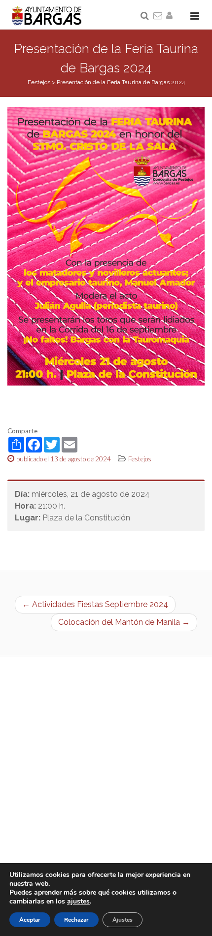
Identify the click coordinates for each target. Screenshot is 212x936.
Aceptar (29, 920)
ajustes (78, 901)
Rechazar (76, 920)
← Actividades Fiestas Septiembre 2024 (95, 604)
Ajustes (122, 920)
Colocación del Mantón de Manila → (124, 622)
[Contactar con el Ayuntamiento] (158, 16)
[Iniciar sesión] (171, 16)
